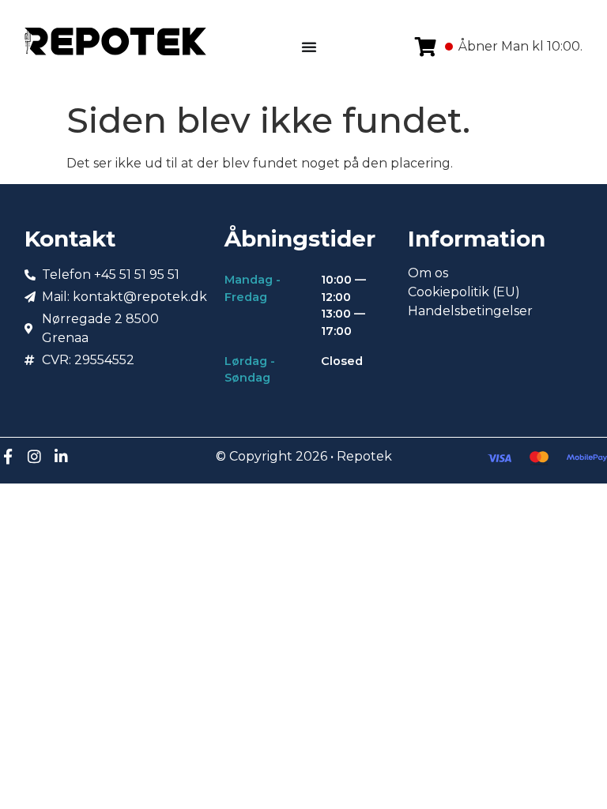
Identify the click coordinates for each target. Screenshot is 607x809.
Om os (428, 272)
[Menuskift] (309, 47)
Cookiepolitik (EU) (464, 291)
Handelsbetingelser (470, 310)
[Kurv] (425, 47)
